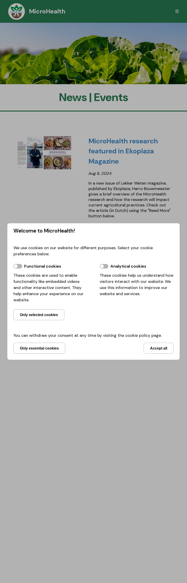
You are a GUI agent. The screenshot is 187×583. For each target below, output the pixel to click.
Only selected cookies (39, 315)
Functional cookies (42, 266)
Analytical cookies (128, 266)
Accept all (158, 348)
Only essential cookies (39, 348)
